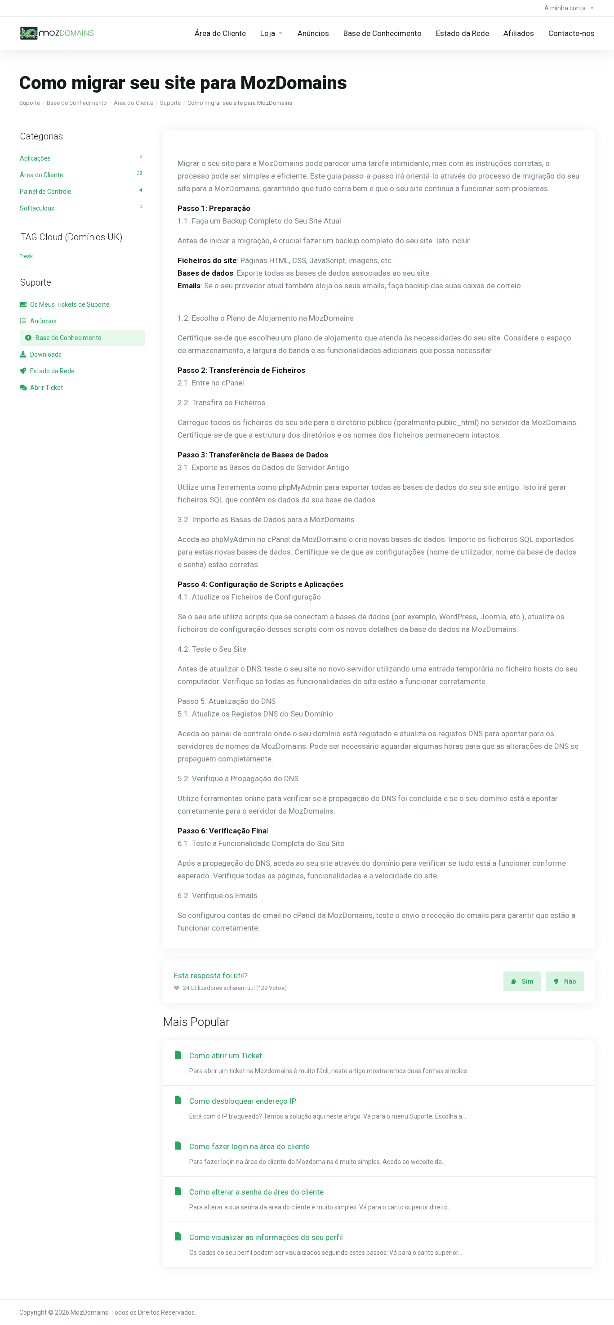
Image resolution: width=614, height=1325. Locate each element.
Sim (528, 981)
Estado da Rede (52, 371)
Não (570, 981)
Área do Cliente (133, 102)
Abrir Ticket (46, 387)
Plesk (26, 256)
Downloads (45, 354)
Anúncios (43, 321)
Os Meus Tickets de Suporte (69, 304)
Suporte (29, 102)
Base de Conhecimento (77, 102)
